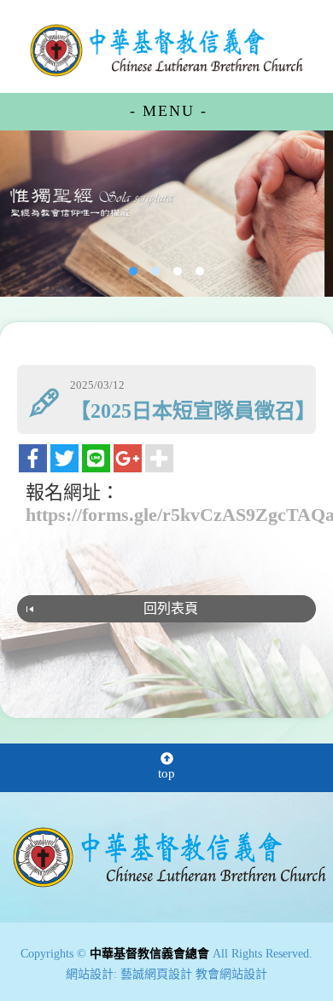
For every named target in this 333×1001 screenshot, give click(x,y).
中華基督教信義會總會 (166, 50)
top (166, 773)
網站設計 (90, 974)
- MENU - (168, 110)
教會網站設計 (231, 974)
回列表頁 (170, 608)
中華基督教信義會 (169, 857)
